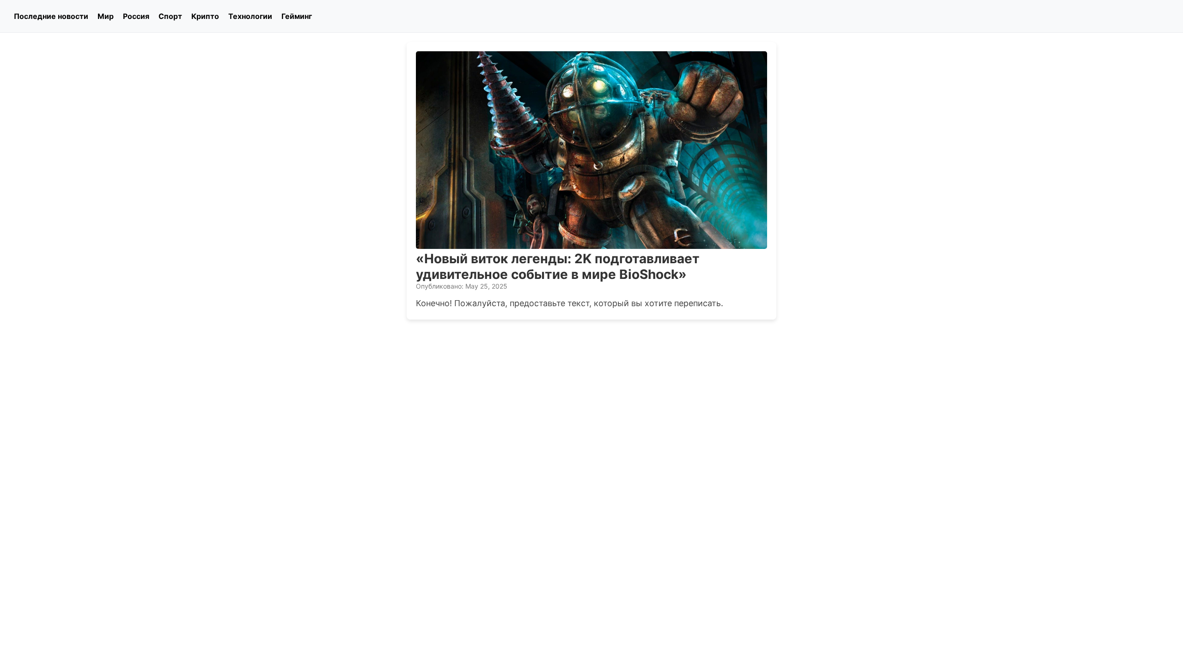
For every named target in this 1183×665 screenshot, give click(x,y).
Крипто (205, 16)
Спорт (170, 16)
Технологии (250, 16)
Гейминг (296, 16)
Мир (106, 16)
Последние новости (51, 16)
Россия (136, 16)
